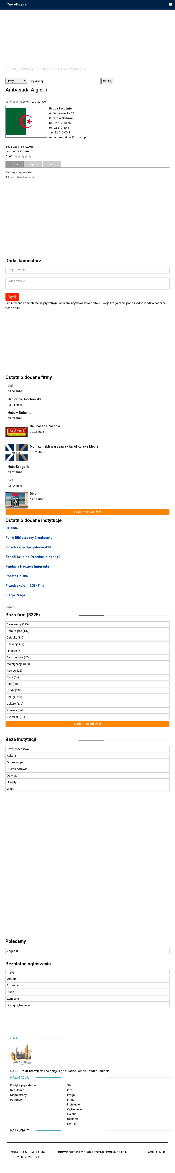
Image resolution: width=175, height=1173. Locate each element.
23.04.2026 (15, 405)
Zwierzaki (13, 717)
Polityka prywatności (23, 1085)
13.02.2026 (15, 472)
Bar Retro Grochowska (24, 399)
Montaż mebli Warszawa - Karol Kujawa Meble (64, 446)
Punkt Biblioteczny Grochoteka (28, 538)
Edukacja (13, 644)
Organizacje (15, 762)
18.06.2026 (15, 391)
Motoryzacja (15, 664)
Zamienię (13, 998)
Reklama (73, 1119)
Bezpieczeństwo (18, 749)
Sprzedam (14, 985)
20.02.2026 (37, 431)
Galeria (71, 1114)
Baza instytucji (20, 739)
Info (69, 1090)
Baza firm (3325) (22, 615)
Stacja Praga (15, 595)
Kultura (11, 755)
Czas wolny (14, 624)
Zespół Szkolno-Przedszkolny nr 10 (32, 557)
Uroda (11, 690)
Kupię (10, 972)
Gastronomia (15, 657)
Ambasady (78, 69)
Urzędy (60, 69)
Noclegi (12, 670)
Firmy (70, 1099)
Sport (10, 677)
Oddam (12, 978)
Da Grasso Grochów (45, 426)
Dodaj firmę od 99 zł (87, 512)
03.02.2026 (15, 485)
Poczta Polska (16, 576)
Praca (10, 992)
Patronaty (16, 1099)
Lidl (10, 386)
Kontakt (72, 1123)
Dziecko (12, 637)
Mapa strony (18, 1095)
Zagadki (12, 951)
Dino (33, 493)
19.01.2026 (37, 499)
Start (70, 1085)
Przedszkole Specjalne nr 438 (28, 547)
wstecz (10, 607)
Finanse (12, 650)
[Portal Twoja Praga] (21, 1055)
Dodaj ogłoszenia (19, 1005)
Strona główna (17, 69)
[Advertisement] (87, 867)
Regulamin (17, 1090)
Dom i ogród (15, 631)
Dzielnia (11, 528)
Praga (71, 1095)
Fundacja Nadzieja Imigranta (27, 566)
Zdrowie (12, 710)
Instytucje (43, 69)
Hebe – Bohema (19, 412)
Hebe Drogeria (19, 467)
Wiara (10, 788)
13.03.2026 (15, 418)
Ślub (10, 684)
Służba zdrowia (17, 769)
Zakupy (12, 703)
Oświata (12, 775)
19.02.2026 (37, 452)
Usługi (11, 697)
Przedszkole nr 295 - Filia (24, 585)
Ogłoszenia (74, 1109)
